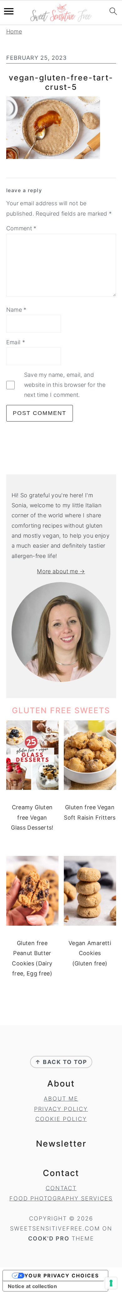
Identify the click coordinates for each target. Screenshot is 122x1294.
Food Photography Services (61, 1198)
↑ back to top (61, 1062)
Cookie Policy (61, 1119)
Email (15, 342)
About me (61, 1098)
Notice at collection (32, 1286)
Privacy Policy (61, 1109)
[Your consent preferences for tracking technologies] (111, 1283)
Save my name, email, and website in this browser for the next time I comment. (65, 384)
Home (14, 31)
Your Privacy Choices (61, 1275)
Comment (21, 228)
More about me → (61, 571)
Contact (61, 1188)
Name (16, 309)
